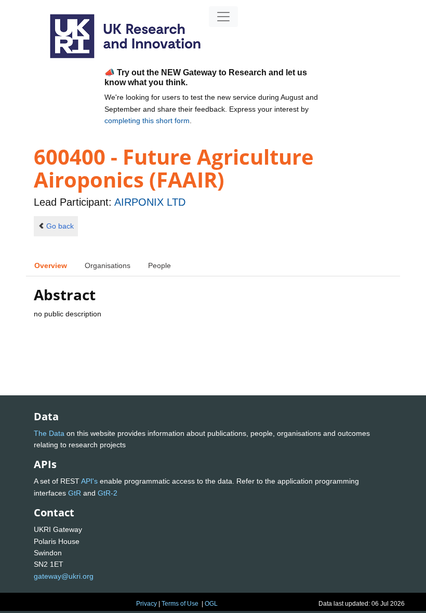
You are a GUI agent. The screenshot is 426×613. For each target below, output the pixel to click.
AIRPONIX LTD (149, 202)
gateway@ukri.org (64, 576)
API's (89, 481)
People (159, 265)
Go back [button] (60, 226)
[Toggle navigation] (223, 16)
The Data (49, 433)
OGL (211, 603)
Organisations (107, 265)
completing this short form (147, 120)
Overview (50, 265)
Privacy (146, 603)
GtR (74, 493)
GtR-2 (107, 493)
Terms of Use (180, 603)
